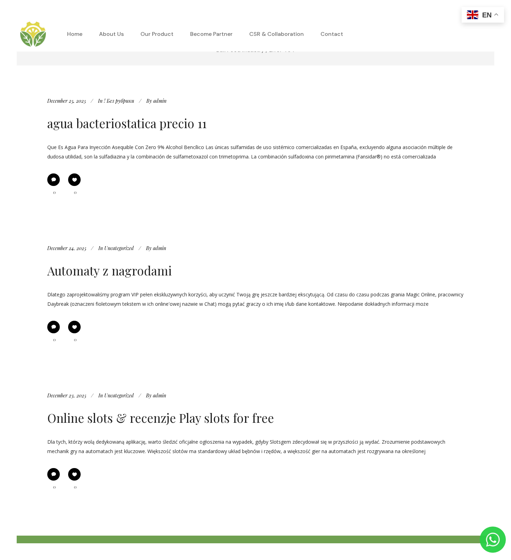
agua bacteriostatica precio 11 (126, 123)
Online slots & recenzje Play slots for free (160, 418)
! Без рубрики (119, 101)
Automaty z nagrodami (109, 270)
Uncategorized (119, 248)
